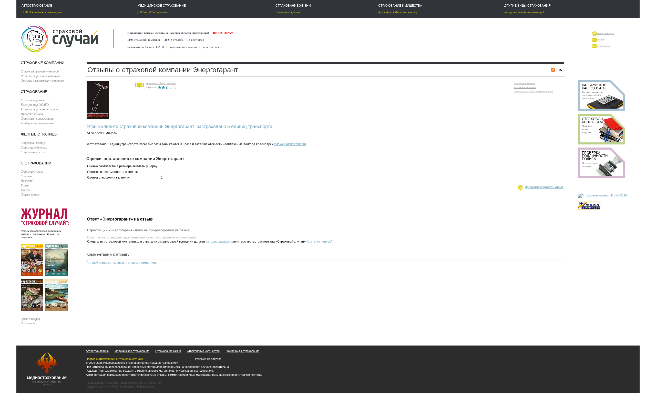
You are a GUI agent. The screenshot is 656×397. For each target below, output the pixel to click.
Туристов (161, 12)
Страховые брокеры (34, 147)
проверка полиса (212, 47)
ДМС (141, 12)
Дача (389, 12)
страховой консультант (183, 47)
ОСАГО (26, 12)
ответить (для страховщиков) (533, 91)
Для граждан (512, 12)
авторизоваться (217, 241)
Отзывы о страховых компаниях (42, 80)
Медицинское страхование (162, 5)
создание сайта (96, 386)
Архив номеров (30, 319)
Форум (25, 190)
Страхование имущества (400, 5)
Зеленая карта (53, 12)
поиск (600, 39)
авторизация (605, 33)
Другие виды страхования (527, 5)
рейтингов (195, 39)
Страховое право (32, 171)
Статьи (26, 176)
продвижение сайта (132, 382)
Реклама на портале (208, 358)
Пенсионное (282, 12)
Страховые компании (42, 63)
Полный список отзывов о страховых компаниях (121, 263)
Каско (37, 12)
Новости (27, 181)
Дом (380, 12)
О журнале (28, 323)
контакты (603, 46)
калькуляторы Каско (139, 47)
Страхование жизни (293, 5)
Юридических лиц (406, 12)
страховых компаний (143, 39)
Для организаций (533, 12)
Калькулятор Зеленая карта (39, 109)
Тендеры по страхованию (37, 123)
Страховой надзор (33, 143)
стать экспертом (319, 241)
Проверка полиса (32, 114)
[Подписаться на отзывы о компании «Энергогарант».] (557, 70)
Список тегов (30, 194)
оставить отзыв (524, 83)
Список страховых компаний (40, 71)
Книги (25, 185)
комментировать (525, 87)
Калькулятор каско (33, 100)
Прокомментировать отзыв (544, 187)
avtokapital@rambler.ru (290, 144)
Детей (297, 12)
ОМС (149, 12)
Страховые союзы (33, 152)
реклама (112, 382)
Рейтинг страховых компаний (40, 76)
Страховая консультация (37, 118)
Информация (144, 386)
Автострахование (37, 5)
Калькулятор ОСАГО (35, 104)
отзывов (174, 39)
